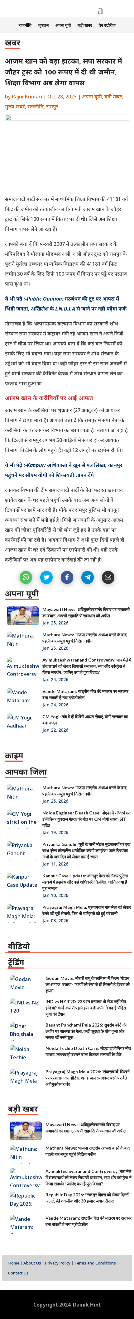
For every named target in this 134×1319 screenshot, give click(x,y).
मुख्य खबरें (15, 106)
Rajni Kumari (27, 96)
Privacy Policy (57, 1263)
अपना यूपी (63, 25)
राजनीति (25, 25)
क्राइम (43, 25)
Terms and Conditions (95, 1263)
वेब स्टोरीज (107, 25)
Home (13, 1263)
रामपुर (52, 106)
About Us (32, 1263)
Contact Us (18, 1273)
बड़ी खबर (85, 25)
